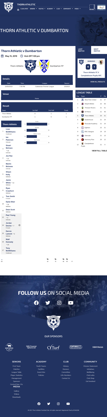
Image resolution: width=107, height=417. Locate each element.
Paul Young (10, 215)
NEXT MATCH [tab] (97, 50)
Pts (105, 96)
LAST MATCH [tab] (81, 50)
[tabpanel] (91, 71)
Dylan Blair (10, 202)
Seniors (32, 9)
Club (58, 9)
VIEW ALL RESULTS (97, 82)
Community (67, 9)
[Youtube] (70, 302)
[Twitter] (47, 302)
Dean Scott (10, 210)
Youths (40, 9)
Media (77, 9)
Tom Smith (10, 196)
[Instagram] (59, 302)
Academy (50, 9)
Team (83, 96)
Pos (77, 96)
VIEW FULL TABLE (99, 151)
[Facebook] (36, 302)
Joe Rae (9, 156)
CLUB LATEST (24, 9)
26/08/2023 (91, 61)
